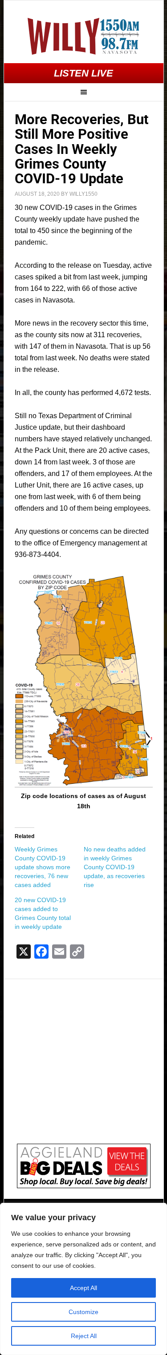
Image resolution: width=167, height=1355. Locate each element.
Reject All (84, 1335)
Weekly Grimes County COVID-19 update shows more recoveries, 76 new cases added (42, 867)
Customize (83, 1311)
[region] (83, 1279)
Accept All (83, 1287)
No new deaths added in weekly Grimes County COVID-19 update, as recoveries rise (115, 867)
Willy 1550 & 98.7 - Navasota (83, 36)
